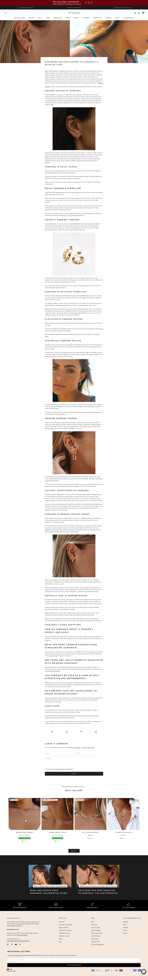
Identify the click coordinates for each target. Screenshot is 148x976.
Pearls (76, 17)
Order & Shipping (95, 930)
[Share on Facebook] (52, 732)
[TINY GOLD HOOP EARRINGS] (74, 128)
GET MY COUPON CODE (74, 965)
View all (74, 850)
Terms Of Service (95, 936)
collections (128, 17)
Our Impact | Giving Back (65, 925)
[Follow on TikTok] (20, 944)
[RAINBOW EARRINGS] (74, 556)
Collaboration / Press (64, 933)
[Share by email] (96, 732)
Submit (74, 773)
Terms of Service (87, 747)
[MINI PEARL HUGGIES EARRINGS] (74, 254)
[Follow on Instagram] (8, 944)
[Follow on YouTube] (16, 944)
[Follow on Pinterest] (12, 944)
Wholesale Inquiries (64, 936)
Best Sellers (20, 17)
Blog (60, 942)
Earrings (86, 17)
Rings (124, 925)
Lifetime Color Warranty (65, 930)
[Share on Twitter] (66, 732)
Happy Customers (64, 927)
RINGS (68, 17)
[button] (143, 971)
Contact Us (94, 925)
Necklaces (57, 17)
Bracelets (98, 17)
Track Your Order (95, 927)
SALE (40, 17)
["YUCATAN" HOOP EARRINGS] (74, 380)
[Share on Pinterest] (81, 732)
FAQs (92, 922)
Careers (61, 939)
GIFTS (117, 17)
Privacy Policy (76, 747)
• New (47, 17)
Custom (32, 17)
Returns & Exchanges (97, 933)
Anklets (108, 17)
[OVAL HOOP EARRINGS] (74, 452)
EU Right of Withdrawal (97, 944)
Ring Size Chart (95, 942)
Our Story (61, 922)
